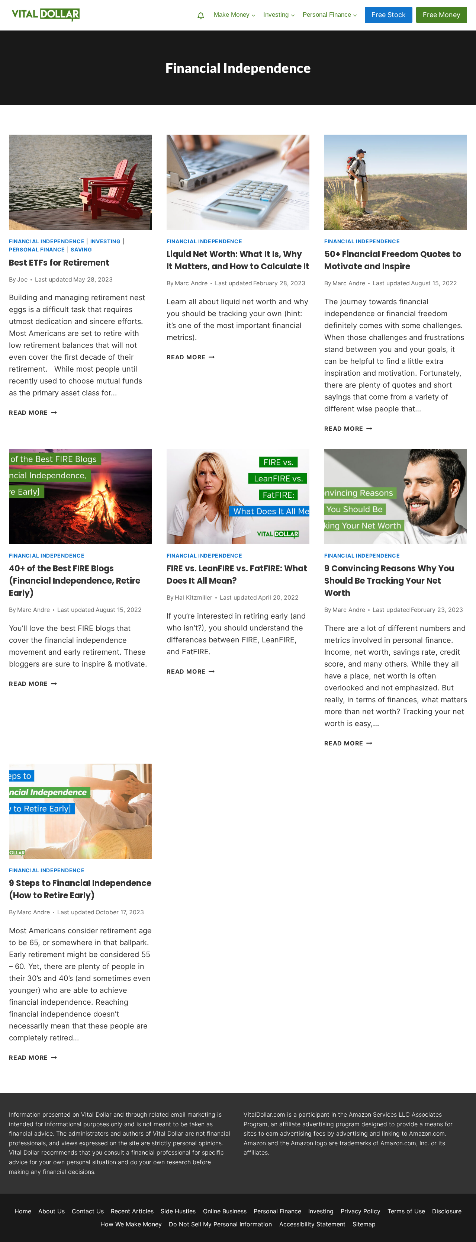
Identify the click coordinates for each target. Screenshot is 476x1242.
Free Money (441, 15)
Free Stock (389, 15)
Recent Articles (132, 1211)
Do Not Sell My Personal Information (220, 1224)
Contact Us (88, 1211)
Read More (33, 412)
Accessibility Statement (312, 1224)
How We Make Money (131, 1224)
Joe (22, 279)
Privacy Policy (360, 1211)
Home (23, 1211)
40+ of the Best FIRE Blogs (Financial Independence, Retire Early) (74, 581)
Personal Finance (37, 249)
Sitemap (364, 1224)
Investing (105, 241)
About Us (51, 1211)
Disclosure (446, 1211)
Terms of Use (406, 1211)
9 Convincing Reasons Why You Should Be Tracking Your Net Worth (389, 581)
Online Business (225, 1211)
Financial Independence (46, 241)
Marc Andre (191, 283)
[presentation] (80, 182)
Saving (81, 249)
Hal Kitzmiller (193, 597)
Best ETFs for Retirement (59, 263)
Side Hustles (178, 1211)
